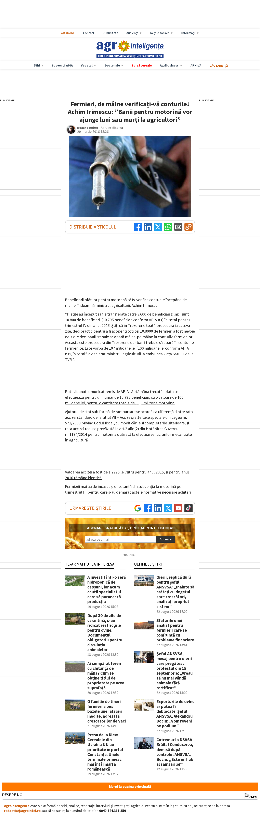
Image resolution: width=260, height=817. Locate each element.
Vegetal (87, 65)
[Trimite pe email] (178, 227)
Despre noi (13, 794)
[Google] (138, 508)
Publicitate (110, 33)
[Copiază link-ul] (188, 227)
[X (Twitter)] (158, 227)
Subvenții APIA (62, 65)
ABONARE (68, 33)
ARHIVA (196, 65)
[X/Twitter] (168, 508)
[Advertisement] (134, 14)
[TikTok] (188, 508)
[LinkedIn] (148, 227)
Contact (88, 33)
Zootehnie (112, 65)
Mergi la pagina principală (130, 786)
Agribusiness (169, 65)
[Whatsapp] (168, 227)
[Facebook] (138, 227)
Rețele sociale (159, 33)
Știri (37, 65)
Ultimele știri (148, 564)
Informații (188, 33)
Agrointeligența (16, 806)
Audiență (132, 33)
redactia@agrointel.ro (22, 810)
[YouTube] (178, 508)
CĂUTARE (216, 65)
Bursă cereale (142, 65)
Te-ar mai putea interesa (89, 564)
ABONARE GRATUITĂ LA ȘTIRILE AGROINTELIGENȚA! (130, 528)
